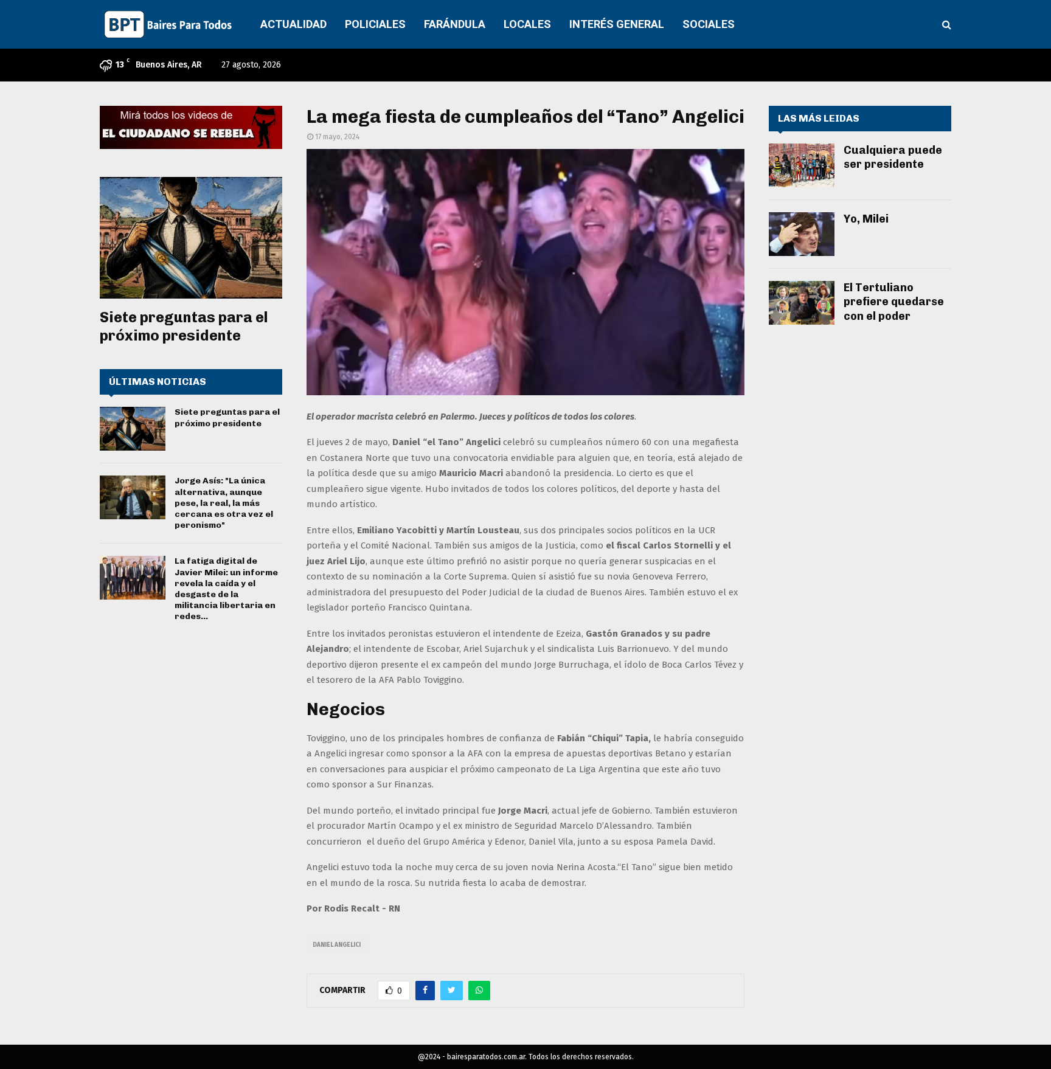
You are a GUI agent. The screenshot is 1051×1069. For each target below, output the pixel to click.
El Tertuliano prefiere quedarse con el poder (894, 302)
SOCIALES (708, 24)
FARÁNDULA (454, 24)
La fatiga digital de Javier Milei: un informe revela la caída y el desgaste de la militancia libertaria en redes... (226, 588)
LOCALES (527, 24)
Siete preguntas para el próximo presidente (184, 326)
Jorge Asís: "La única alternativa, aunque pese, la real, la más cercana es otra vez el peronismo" (224, 503)
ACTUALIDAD (293, 24)
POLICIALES (375, 24)
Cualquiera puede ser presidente (893, 157)
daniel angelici (337, 945)
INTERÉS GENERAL (616, 24)
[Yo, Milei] (801, 234)
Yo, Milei (866, 219)
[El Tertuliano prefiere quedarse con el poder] (801, 303)
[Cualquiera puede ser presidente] (801, 165)
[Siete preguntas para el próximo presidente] (191, 238)
